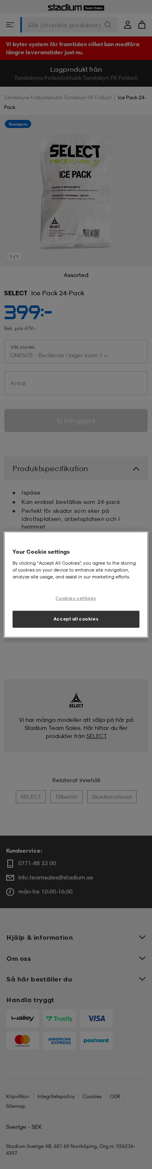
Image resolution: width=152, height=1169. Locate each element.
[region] (76, 584)
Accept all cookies (76, 618)
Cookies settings (76, 598)
